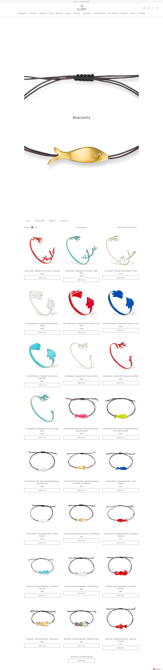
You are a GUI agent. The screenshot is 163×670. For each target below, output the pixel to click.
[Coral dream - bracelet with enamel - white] (121, 250)
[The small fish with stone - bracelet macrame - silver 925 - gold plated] (81, 461)
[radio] (32, 227)
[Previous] (5, 2)
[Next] (158, 2)
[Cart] (157, 8)
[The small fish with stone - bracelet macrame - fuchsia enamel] (81, 408)
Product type (39, 221)
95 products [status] (81, 227)
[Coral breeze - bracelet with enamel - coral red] (121, 355)
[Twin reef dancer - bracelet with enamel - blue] (121, 303)
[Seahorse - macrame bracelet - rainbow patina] (81, 618)
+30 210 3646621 (84, 1)
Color (27, 221)
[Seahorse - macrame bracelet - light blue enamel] (42, 566)
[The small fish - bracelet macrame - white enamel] (42, 513)
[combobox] (128, 227)
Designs (51, 221)
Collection (63, 221)
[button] (153, 8)
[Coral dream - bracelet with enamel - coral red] (42, 250)
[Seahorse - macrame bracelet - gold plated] (42, 618)
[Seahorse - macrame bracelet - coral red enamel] (121, 566)
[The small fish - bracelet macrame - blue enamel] (121, 461)
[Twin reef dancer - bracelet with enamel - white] (42, 303)
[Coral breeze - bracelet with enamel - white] (81, 355)
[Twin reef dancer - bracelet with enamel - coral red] (81, 303)
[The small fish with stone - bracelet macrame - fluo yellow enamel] (121, 408)
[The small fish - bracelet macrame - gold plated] (81, 513)
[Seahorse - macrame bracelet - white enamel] (81, 566)
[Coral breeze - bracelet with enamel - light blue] (42, 408)
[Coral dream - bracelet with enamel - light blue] (81, 250)
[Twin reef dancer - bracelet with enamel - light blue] (42, 355)
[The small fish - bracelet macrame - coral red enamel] (121, 513)
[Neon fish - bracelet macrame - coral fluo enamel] (121, 618)
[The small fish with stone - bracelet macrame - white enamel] (42, 461)
